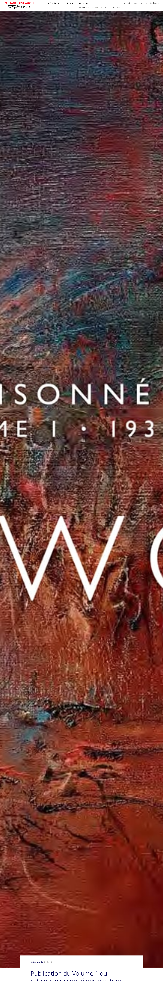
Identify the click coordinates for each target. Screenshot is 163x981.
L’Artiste (69, 3)
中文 (128, 3)
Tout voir (117, 7)
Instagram (144, 3)
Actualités (83, 3)
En (124, 3)
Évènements (97, 7)
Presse (108, 7)
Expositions (84, 7)
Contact (135, 3)
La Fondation (53, 3)
